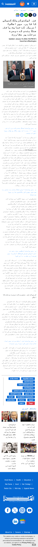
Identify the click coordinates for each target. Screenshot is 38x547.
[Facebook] (8, 510)
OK (34, 544)
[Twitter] (15, 510)
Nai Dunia (8, 484)
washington (28, 388)
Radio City (8, 488)
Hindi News (8, 480)
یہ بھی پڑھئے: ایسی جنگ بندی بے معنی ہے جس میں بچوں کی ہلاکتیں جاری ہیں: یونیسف (19, 192)
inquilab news (28, 379)
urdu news (14, 379)
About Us (8, 532)
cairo (22, 403)
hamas (21, 400)
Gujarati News (29, 488)
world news (28, 382)
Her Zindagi (26, 484)
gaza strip (29, 394)
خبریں (23, 10)
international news (26, 385)
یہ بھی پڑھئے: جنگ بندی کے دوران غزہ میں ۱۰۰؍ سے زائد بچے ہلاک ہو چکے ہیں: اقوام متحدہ (20, 130)
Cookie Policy (16, 545)
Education (27, 480)
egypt (31, 400)
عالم (16, 10)
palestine (11, 400)
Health (18, 480)
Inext (17, 484)
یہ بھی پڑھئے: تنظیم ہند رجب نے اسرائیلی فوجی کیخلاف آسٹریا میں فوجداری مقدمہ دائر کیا (21, 253)
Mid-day (18, 488)
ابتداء (31, 10)
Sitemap (27, 532)
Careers (18, 532)
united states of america (23, 391)
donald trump (15, 394)
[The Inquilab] (18, 498)
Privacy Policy (26, 542)
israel (11, 397)
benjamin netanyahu (25, 397)
